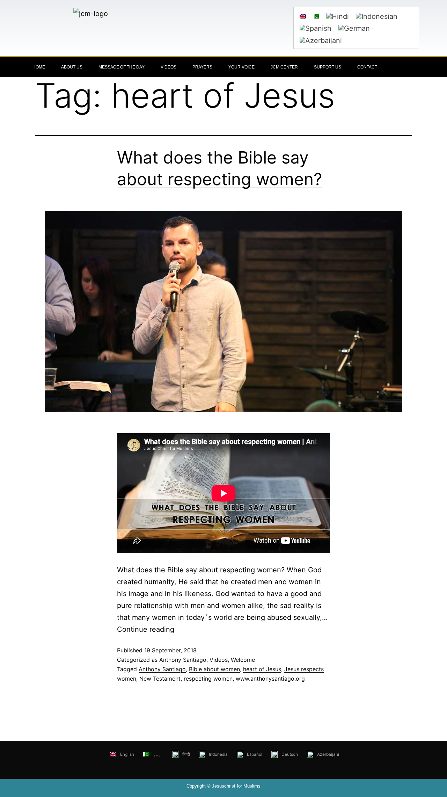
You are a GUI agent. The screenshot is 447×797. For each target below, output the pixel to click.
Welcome (243, 659)
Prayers (202, 67)
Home (38, 67)
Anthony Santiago (182, 659)
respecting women (208, 678)
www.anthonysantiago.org (270, 678)
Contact (367, 67)
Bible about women (214, 669)
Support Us (327, 67)
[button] (415, 67)
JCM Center (284, 67)
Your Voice (241, 67)
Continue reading (145, 629)
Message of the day (121, 67)
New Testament (160, 678)
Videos (168, 67)
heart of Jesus (262, 669)
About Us (71, 67)
